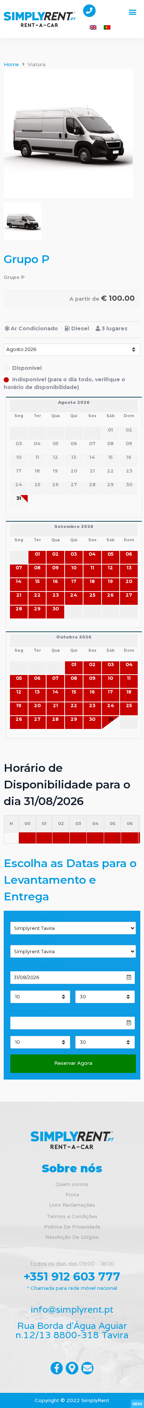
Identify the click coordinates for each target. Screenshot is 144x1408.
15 (37, 581)
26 (110, 595)
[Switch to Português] (107, 27)
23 (55, 595)
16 (55, 581)
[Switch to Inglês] (93, 27)
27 (129, 595)
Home (11, 64)
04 (92, 554)
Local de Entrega (29, 941)
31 (18, 498)
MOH (137, 1404)
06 (129, 554)
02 (55, 554)
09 (55, 567)
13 (129, 567)
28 (19, 608)
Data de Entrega (30, 1011)
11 (92, 567)
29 (37, 608)
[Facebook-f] (57, 1368)
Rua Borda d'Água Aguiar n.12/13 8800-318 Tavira (72, 1330)
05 (110, 554)
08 (37, 567)
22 (37, 595)
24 (73, 595)
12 (110, 567)
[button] (132, 12)
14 (18, 581)
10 (73, 567)
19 (110, 581)
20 (129, 581)
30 (55, 608)
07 (19, 567)
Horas (17, 988)
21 (18, 595)
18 (92, 581)
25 (92, 595)
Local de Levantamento (37, 918)
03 (74, 554)
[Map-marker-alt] (72, 1368)
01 (37, 554)
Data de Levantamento (38, 966)
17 (73, 581)
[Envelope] (87, 1368)
